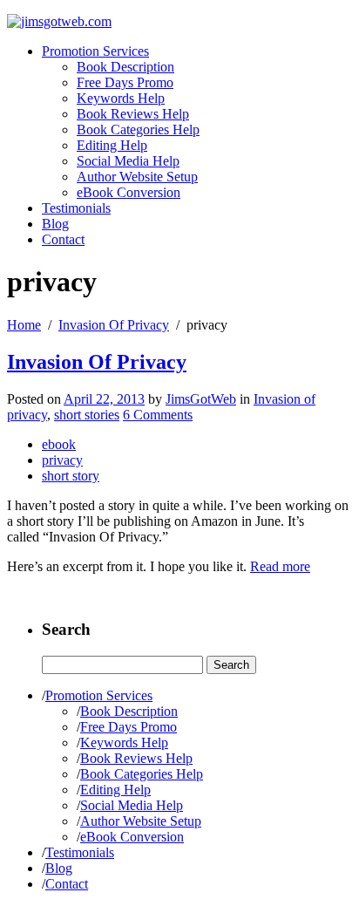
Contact (63, 239)
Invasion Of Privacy (113, 324)
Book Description (125, 66)
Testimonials (76, 208)
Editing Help (112, 145)
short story (70, 475)
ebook (59, 444)
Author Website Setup (137, 176)
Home (24, 324)
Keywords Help (121, 98)
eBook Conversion (128, 192)
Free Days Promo (125, 82)
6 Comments (158, 414)
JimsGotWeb (201, 399)
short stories (86, 414)
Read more (280, 566)
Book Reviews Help (133, 113)
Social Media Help (128, 160)
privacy (62, 460)
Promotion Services (95, 51)
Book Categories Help (138, 129)
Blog (55, 223)
